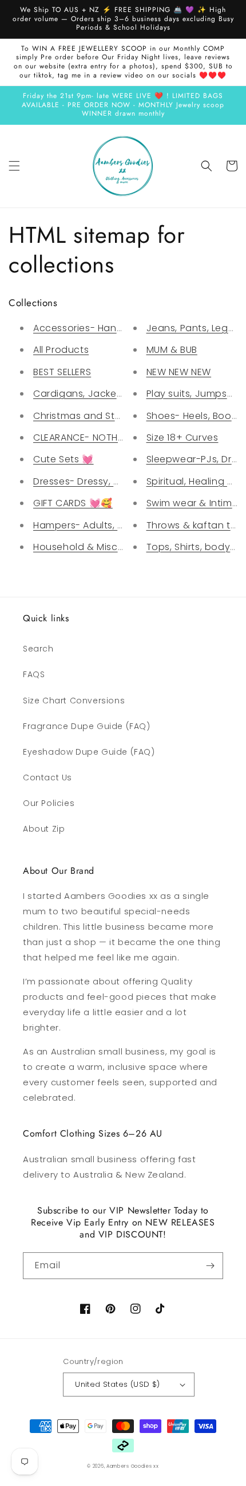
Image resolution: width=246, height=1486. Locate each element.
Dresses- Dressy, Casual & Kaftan (112, 481)
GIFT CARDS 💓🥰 (73, 503)
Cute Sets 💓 (63, 459)
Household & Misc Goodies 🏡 (104, 546)
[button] (14, 165)
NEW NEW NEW (179, 371)
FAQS (34, 674)
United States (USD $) (117, 1384)
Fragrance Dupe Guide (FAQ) (86, 726)
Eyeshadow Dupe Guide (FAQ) (89, 752)
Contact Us (47, 777)
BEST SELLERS (62, 371)
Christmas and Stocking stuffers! (110, 415)
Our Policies (48, 803)
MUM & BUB (171, 349)
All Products (61, 349)
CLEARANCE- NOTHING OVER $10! (107, 437)
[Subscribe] (210, 1265)
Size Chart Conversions (74, 700)
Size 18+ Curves (182, 437)
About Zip (44, 828)
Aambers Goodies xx (132, 1466)
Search (38, 648)
